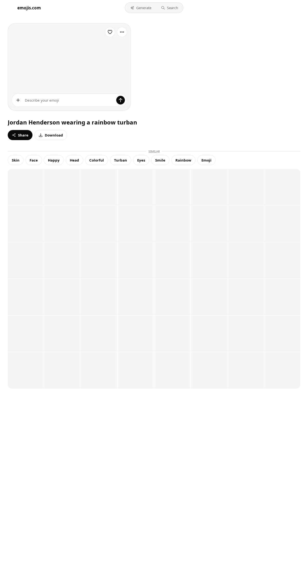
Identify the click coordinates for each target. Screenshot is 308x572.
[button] (141, 7)
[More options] (122, 32)
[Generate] (120, 100)
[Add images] (18, 100)
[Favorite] (110, 32)
